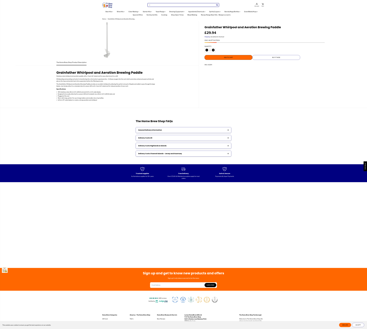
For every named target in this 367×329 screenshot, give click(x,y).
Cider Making (133, 12)
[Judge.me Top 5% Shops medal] (215, 300)
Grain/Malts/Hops (250, 12)
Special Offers (138, 15)
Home (104, 19)
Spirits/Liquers (214, 12)
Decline (345, 325)
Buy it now (276, 57)
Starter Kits (147, 12)
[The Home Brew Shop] (107, 5)
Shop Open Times (177, 15)
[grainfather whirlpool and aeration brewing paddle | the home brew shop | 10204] (107, 40)
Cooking (164, 15)
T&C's (131, 319)
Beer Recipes (161, 319)
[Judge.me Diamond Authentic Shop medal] (175, 300)
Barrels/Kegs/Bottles (232, 12)
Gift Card (105, 319)
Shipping (207, 36)
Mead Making (192, 15)
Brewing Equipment (176, 12)
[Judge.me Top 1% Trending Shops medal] (207, 300)
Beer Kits (109, 12)
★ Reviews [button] (365, 166)
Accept (358, 325)
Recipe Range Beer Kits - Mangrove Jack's (216, 15)
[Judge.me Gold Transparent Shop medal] (199, 300)
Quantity (208, 46)
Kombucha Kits (152, 15)
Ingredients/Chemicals (196, 12)
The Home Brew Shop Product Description (71, 62)
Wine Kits (120, 12)
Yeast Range (160, 12)
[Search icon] (217, 5)
